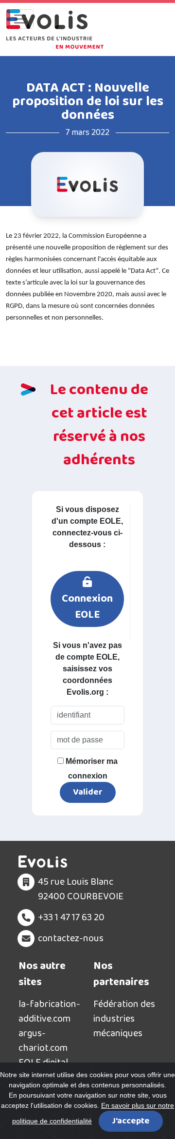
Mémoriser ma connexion (91, 768)
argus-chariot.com (43, 1040)
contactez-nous (71, 938)
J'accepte (131, 1121)
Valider (88, 792)
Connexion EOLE (87, 607)
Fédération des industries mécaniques (124, 1018)
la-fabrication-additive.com (49, 1011)
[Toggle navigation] (20, 19)
